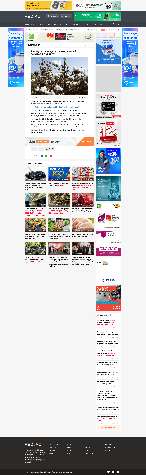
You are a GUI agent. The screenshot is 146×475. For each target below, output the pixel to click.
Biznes (48, 24)
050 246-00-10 (109, 447)
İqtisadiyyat (58, 24)
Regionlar (85, 24)
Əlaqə (51, 453)
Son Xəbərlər (29, 24)
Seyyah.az (54, 16)
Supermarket (88, 45)
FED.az (33, 110)
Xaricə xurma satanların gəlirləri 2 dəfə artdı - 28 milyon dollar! (58, 107)
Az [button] (119, 24)
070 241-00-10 (109, 444)
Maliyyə (40, 24)
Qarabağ (67, 16)
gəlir (40, 149)
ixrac (33, 149)
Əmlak (94, 24)
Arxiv (69, 453)
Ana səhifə (77, 45)
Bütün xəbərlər (108, 427)
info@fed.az (108, 450)
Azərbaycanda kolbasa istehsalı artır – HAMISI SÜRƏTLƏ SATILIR (102, 30)
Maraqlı (76, 24)
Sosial (67, 24)
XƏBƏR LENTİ (105, 315)
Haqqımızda (88, 453)
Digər (102, 24)
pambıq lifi (50, 149)
